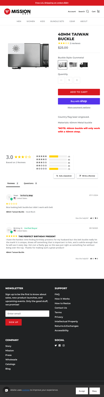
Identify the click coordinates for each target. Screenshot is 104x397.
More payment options (79, 107)
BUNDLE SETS (57, 21)
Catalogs (10, 364)
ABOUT (83, 21)
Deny (94, 391)
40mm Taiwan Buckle (15, 212)
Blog (8, 368)
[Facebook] (60, 345)
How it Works (62, 299)
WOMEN (31, 21)
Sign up (13, 322)
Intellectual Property (66, 321)
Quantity (63, 74)
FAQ (57, 294)
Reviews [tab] (11, 183)
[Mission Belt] (17, 11)
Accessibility (62, 330)
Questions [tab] (28, 183)
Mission (9, 350)
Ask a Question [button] (65, 176)
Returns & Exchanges (66, 326)
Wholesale (11, 359)
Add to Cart (79, 92)
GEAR (72, 21)
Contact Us (61, 308)
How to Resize (63, 303)
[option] (28, 56)
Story (8, 346)
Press (8, 355)
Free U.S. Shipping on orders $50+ (52, 3)
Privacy (59, 317)
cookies (26, 390)
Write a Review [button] (88, 176)
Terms (58, 312)
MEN (19, 21)
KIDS (42, 21)
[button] (91, 218)
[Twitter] (56, 345)
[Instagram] (64, 345)
